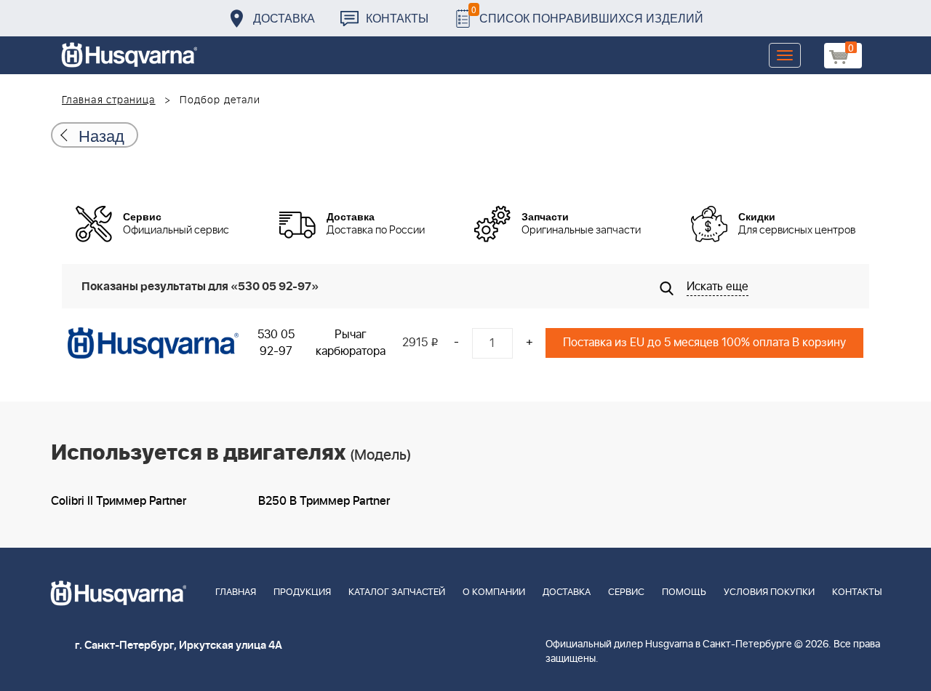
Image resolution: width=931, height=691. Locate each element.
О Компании (494, 592)
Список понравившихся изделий (587, 14)
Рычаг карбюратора (350, 343)
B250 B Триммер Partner (324, 501)
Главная (235, 592)
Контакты (397, 17)
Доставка (284, 17)
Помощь (684, 592)
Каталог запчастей (396, 592)
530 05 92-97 (276, 343)
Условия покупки (769, 592)
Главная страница (109, 100)
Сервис (626, 592)
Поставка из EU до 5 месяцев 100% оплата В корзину (704, 342)
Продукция (302, 592)
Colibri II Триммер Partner (118, 501)
